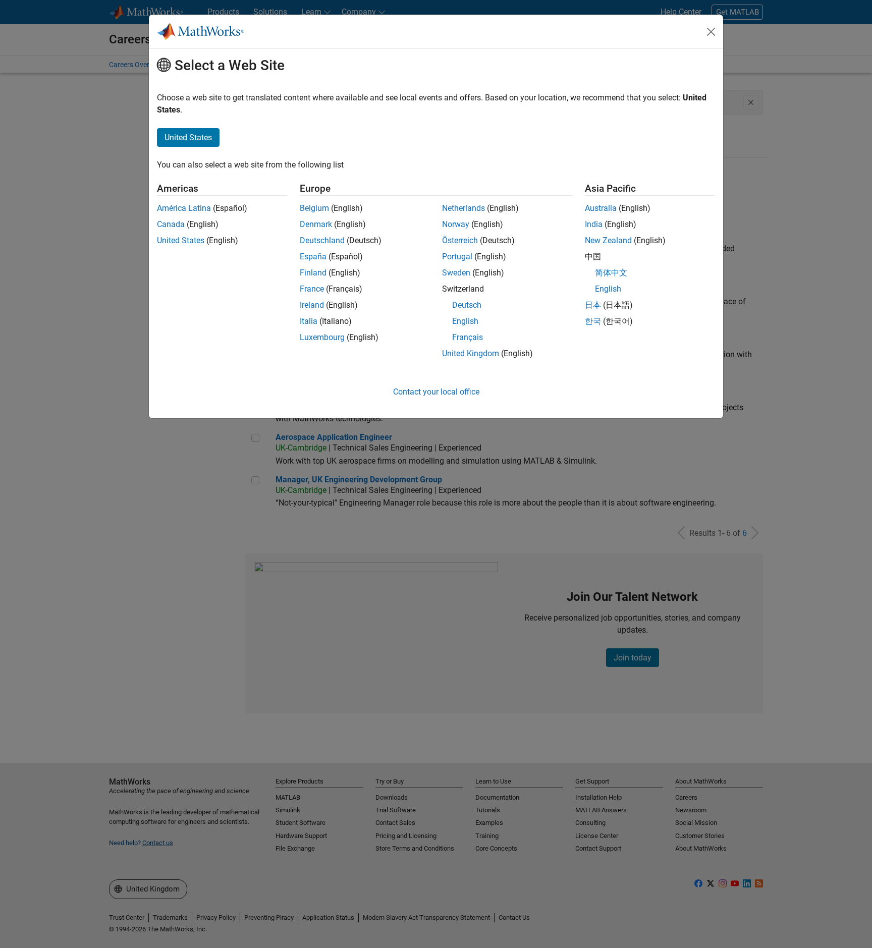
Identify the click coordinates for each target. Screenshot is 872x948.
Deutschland (322, 240)
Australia (601, 208)
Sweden (456, 272)
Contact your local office (436, 392)
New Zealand (608, 240)
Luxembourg (322, 337)
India (594, 224)
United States (180, 240)
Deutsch (466, 305)
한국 (593, 321)
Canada (171, 224)
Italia (308, 321)
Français (467, 337)
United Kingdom (470, 353)
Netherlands (463, 208)
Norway (455, 224)
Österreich (460, 240)
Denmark (316, 224)
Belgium (314, 208)
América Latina (184, 208)
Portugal (457, 256)
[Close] (711, 32)
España (313, 256)
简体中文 (611, 272)
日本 (593, 305)
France (312, 289)
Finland (313, 272)
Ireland (312, 305)
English (465, 321)
